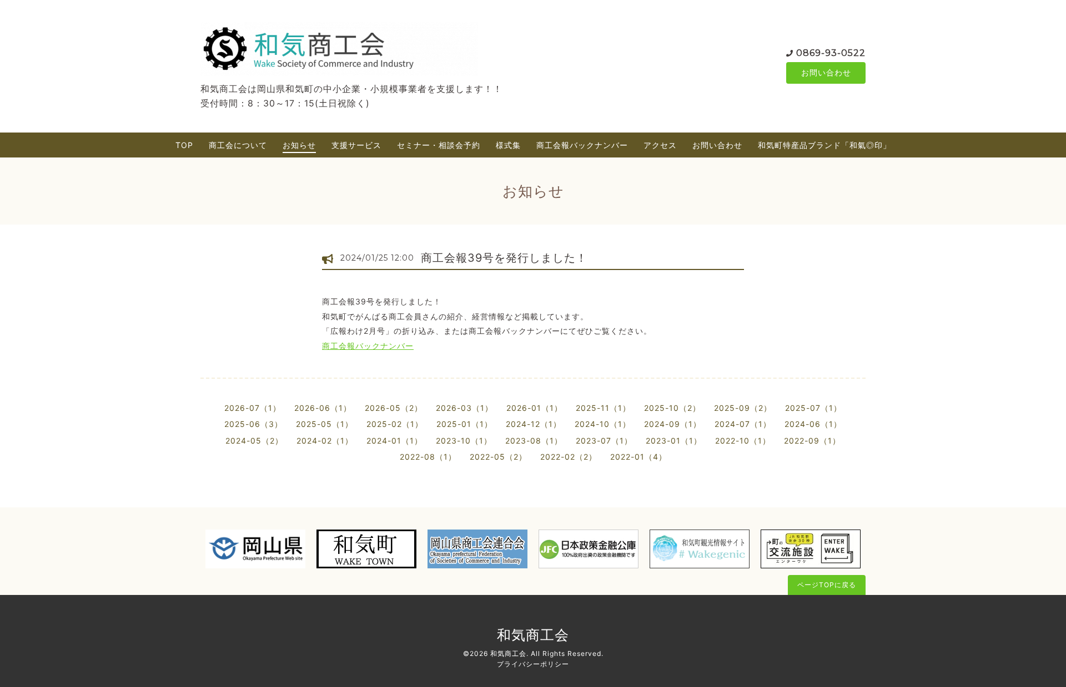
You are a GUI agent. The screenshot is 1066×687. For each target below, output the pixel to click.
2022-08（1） (428, 456)
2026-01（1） (534, 408)
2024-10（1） (603, 424)
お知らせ (299, 145)
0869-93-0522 (831, 53)
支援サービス (356, 145)
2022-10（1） (743, 440)
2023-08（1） (533, 440)
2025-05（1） (324, 424)
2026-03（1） (464, 408)
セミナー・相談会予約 (438, 145)
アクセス (660, 145)
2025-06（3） (253, 424)
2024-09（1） (672, 424)
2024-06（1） (813, 424)
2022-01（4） (638, 456)
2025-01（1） (464, 424)
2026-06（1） (322, 408)
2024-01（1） (394, 440)
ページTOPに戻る (826, 585)
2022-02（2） (568, 456)
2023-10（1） (464, 440)
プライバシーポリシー (533, 664)
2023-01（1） (674, 440)
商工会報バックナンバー (582, 145)
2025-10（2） (672, 408)
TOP (184, 145)
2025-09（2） (743, 408)
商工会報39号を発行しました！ (504, 257)
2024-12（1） (533, 424)
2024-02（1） (324, 440)
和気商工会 (533, 635)
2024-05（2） (254, 440)
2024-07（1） (743, 424)
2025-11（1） (603, 408)
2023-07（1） (604, 440)
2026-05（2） (394, 408)
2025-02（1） (394, 424)
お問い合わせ (826, 72)
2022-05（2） (498, 456)
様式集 (508, 145)
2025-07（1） (813, 408)
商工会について (238, 145)
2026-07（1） (252, 408)
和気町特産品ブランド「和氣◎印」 (824, 145)
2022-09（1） (812, 440)
